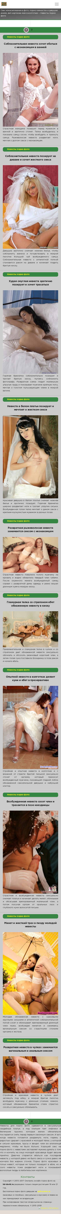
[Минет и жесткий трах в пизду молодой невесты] (30, 973)
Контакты (28, 1177)
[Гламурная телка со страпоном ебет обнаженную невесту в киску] (30, 629)
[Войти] (13, 4)
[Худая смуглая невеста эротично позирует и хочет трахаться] (30, 332)
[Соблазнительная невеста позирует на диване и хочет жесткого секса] (30, 206)
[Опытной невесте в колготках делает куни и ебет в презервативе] (30, 727)
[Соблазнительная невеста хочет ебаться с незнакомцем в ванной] (30, 89)
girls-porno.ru (44, 1191)
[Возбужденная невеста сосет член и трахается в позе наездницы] (30, 852)
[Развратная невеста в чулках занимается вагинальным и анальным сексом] (30, 1075)
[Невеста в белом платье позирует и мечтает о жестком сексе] (30, 457)
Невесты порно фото (18, 37)
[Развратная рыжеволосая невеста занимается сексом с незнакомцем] (30, 554)
